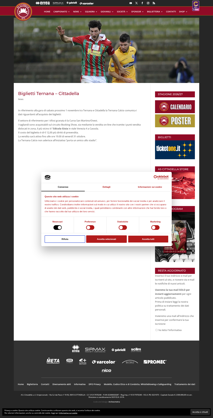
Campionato (60, 12)
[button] (106, 49)
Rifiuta (65, 239)
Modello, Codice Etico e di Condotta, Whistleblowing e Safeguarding (137, 384)
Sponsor (136, 12)
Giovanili (106, 12)
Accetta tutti (148, 239)
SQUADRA (90, 12)
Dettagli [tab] (107, 187)
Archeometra (114, 401)
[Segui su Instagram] (148, 3)
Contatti (171, 12)
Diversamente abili (61, 384)
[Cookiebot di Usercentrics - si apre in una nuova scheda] (156, 177)
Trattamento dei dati (184, 384)
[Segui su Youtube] (130, 3)
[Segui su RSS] (154, 3)
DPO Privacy (95, 384)
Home (47, 12)
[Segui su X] (136, 3)
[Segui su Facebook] (142, 3)
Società (121, 12)
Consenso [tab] (63, 187)
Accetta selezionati (106, 239)
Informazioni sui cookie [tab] (150, 187)
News (76, 12)
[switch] (90, 227)
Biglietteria (153, 12)
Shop (182, 12)
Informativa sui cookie (68, 413)
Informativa (79, 384)
